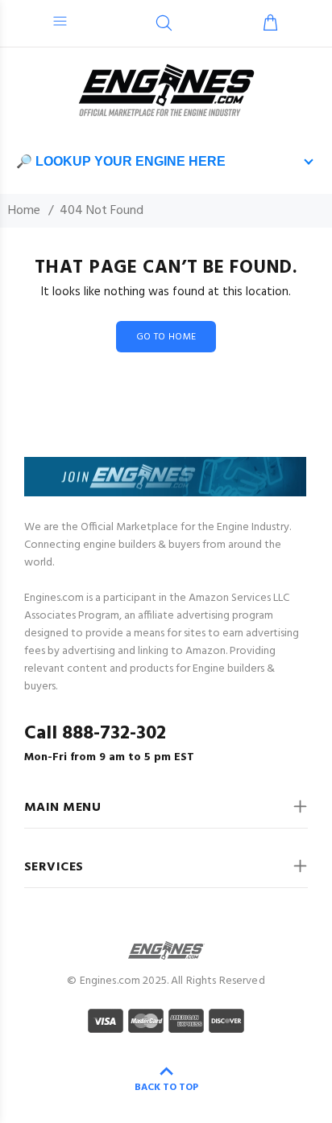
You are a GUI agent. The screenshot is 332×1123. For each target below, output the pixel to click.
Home (24, 210)
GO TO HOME (166, 337)
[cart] (270, 25)
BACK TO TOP (166, 1088)
